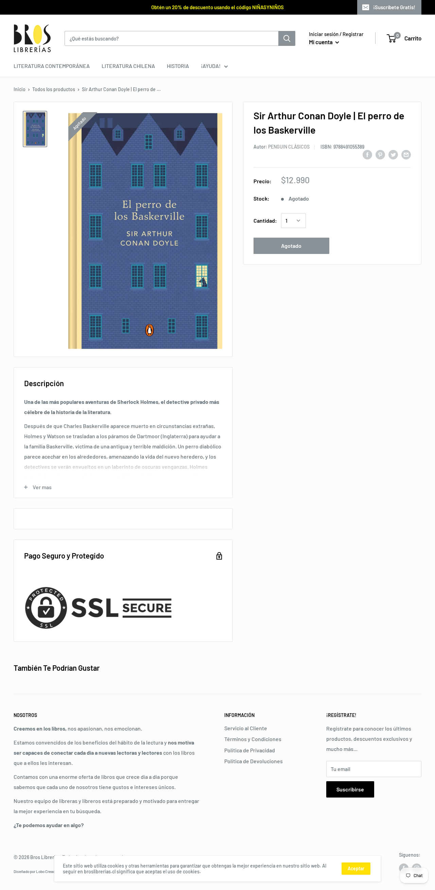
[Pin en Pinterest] (380, 154)
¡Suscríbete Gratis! (394, 7)
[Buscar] (286, 38)
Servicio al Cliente (245, 728)
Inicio (19, 89)
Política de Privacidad (249, 750)
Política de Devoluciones (253, 761)
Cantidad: (265, 220)
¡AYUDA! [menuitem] (211, 66)
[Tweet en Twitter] (393, 154)
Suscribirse (350, 789)
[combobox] (171, 38)
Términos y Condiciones (252, 739)
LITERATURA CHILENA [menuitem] (128, 66)
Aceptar (356, 868)
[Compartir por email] (406, 154)
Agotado (291, 245)
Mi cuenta (321, 41)
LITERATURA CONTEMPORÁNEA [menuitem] (52, 66)
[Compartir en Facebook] (367, 154)
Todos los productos (53, 89)
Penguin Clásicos (289, 147)
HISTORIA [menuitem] (178, 66)
